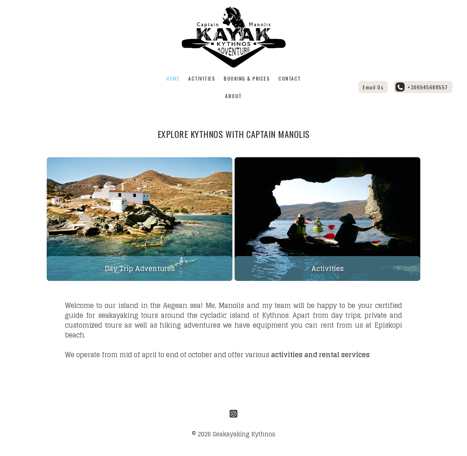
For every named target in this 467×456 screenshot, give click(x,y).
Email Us (373, 87)
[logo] (233, 37)
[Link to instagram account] (233, 413)
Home (173, 78)
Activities (201, 78)
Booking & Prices (247, 78)
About (233, 96)
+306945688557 (428, 87)
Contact (289, 78)
